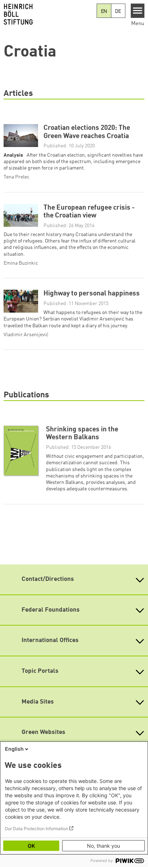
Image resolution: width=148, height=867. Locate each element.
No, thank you (103, 846)
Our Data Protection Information (36, 828)
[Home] (48, 14)
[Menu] (138, 11)
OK (31, 846)
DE (118, 11)
